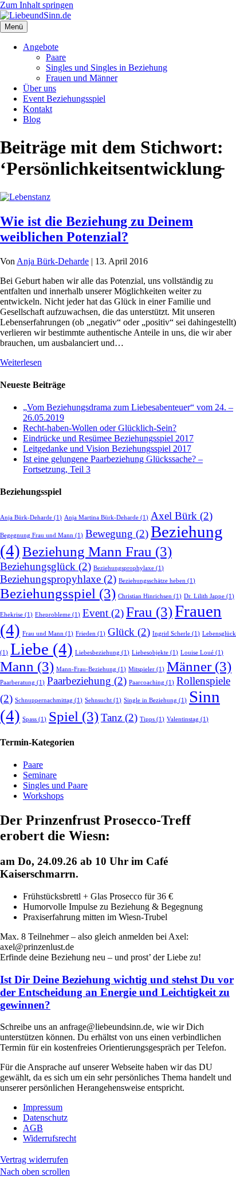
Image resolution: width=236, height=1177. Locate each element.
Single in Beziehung (155, 700)
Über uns (39, 88)
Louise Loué (201, 652)
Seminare (40, 775)
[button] (35, 1171)
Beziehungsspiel (58, 593)
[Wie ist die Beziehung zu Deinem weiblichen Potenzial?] (25, 197)
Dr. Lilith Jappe (209, 596)
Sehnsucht (103, 700)
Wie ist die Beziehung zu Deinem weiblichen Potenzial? (96, 229)
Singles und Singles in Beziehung (106, 67)
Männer (199, 666)
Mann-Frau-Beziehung (91, 669)
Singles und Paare (55, 785)
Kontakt (37, 109)
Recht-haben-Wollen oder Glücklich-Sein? (99, 428)
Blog (32, 119)
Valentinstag (188, 719)
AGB (33, 1128)
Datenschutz (45, 1117)
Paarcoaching (151, 682)
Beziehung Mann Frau (97, 551)
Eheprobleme (57, 614)
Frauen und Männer (81, 78)
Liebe (41, 649)
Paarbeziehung (87, 681)
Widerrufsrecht (49, 1138)
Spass (34, 719)
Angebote (40, 47)
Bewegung (116, 534)
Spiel (74, 716)
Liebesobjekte (155, 652)
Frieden (90, 633)
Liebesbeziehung (102, 652)
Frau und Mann (47, 633)
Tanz (119, 717)
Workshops (43, 796)
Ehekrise (16, 614)
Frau (149, 612)
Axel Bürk (182, 516)
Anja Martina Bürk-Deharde (106, 517)
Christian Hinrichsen (150, 596)
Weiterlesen (21, 362)
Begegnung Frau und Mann (41, 535)
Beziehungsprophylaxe (128, 568)
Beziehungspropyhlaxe (58, 579)
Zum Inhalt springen (36, 5)
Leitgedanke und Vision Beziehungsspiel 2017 (107, 448)
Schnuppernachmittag (48, 700)
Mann (27, 666)
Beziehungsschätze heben (157, 581)
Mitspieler (146, 669)
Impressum (42, 1107)
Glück (129, 632)
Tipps (152, 719)
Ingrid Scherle (176, 633)
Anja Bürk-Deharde (31, 517)
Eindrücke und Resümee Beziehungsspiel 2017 (108, 438)
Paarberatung (22, 682)
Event (103, 613)
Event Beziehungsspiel (64, 98)
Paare (56, 57)
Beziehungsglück (45, 566)
